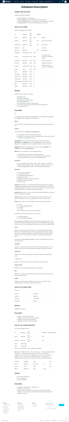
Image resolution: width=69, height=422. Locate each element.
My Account (35, 404)
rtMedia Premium (7, 404)
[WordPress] (53, 408)
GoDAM (5, 411)
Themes (22, 1)
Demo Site (35, 406)
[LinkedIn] (51, 408)
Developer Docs (21, 407)
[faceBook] (49, 408)
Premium (16, 1)
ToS (59, 420)
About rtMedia (64, 420)
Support (41, 1)
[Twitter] (46, 408)
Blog (19, 410)
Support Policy (21, 408)
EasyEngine (6, 412)
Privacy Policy (47, 420)
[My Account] (60, 1)
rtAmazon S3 (35, 1)
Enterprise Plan (48, 1)
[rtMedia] (55, 408)
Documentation (21, 406)
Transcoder (27, 1)
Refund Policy (20, 404)
